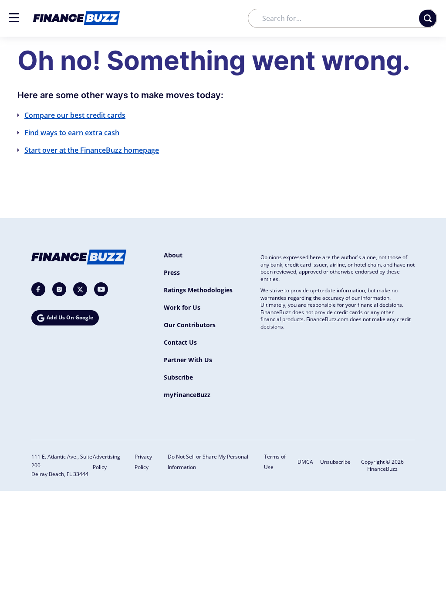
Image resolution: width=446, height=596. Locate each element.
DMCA (305, 462)
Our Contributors (190, 325)
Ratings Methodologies (198, 290)
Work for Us (182, 307)
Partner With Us (188, 360)
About (173, 255)
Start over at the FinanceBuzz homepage (91, 150)
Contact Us (180, 342)
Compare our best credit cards (74, 115)
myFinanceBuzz (187, 394)
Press (172, 272)
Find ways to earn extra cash (71, 132)
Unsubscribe (335, 462)
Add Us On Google (70, 317)
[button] (14, 17)
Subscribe (178, 377)
